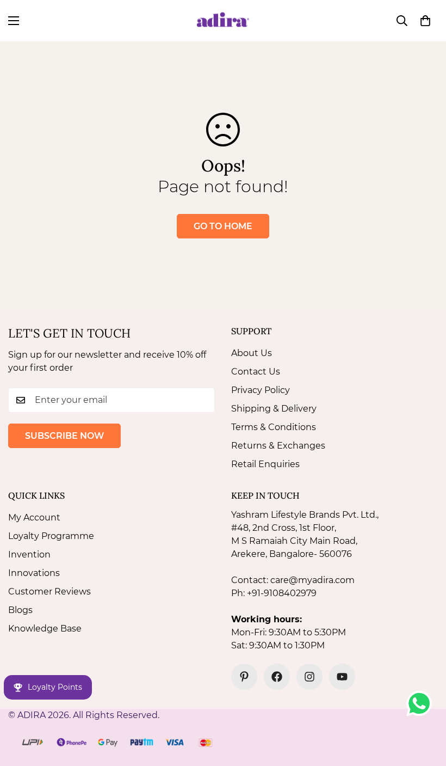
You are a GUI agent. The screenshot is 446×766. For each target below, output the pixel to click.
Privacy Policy (260, 390)
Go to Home (223, 226)
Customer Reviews (49, 591)
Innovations (34, 573)
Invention (29, 554)
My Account (34, 517)
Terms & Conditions (273, 427)
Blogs (20, 610)
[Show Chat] (422, 703)
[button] (425, 20)
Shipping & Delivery (274, 408)
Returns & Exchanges (278, 445)
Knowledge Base (45, 628)
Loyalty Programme (51, 536)
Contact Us (255, 371)
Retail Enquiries (265, 464)
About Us (251, 353)
